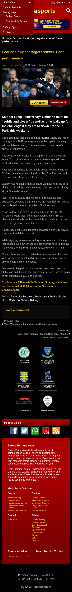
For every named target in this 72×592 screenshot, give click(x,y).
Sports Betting (14, 497)
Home (5, 38)
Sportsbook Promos (17, 510)
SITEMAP (51, 579)
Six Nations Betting (27, 300)
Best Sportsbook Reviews (39, 526)
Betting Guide (13, 16)
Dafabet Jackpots (12, 7)
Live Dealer (37, 532)
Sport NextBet (38, 530)
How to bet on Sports (17, 503)
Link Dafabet (9, 2)
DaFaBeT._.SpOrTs (23, 65)
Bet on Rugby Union (22, 296)
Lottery (35, 538)
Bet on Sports (14, 500)
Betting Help (9, 12)
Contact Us (8, 32)
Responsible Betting (16, 21)
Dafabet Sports (10, 27)
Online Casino (38, 497)
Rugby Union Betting (46, 296)
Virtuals (35, 540)
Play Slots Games (40, 500)
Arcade (35, 535)
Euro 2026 (12, 520)
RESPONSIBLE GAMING (29, 579)
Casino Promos (39, 510)
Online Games (38, 522)
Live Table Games (40, 503)
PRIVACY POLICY (27, 575)
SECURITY (47, 575)
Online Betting (38, 520)
